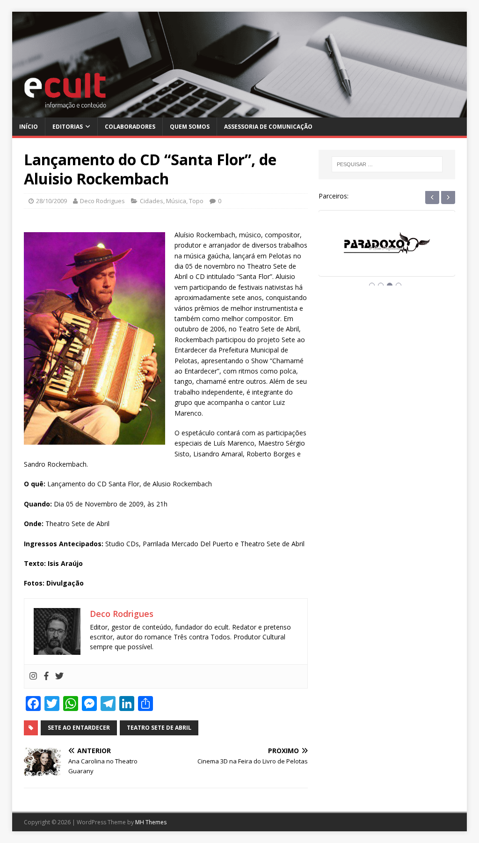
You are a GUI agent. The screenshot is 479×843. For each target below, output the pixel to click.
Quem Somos (190, 127)
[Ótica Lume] (387, 252)
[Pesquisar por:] (387, 164)
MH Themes (151, 822)
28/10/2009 (51, 201)
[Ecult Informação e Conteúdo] (239, 111)
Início (28, 127)
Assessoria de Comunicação (268, 127)
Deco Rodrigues (102, 201)
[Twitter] (59, 676)
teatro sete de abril (159, 728)
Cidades (151, 201)
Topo (196, 201)
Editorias (67, 127)
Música (176, 201)
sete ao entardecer (79, 728)
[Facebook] (46, 676)
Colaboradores (130, 127)
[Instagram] (33, 676)
